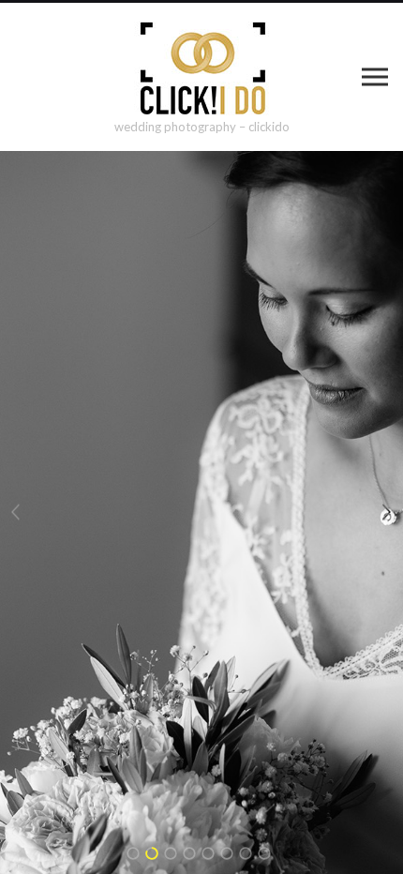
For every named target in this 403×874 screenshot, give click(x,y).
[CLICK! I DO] (202, 68)
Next (387, 512)
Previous (16, 512)
